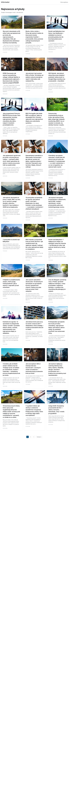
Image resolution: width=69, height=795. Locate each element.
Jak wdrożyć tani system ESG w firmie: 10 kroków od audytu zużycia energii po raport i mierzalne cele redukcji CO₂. (34, 77)
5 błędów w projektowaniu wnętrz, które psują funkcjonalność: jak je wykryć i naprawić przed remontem (11, 283)
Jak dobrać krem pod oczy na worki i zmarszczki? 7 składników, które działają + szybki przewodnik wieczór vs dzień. (34, 325)
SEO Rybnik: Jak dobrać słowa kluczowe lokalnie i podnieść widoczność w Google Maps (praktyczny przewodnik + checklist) (56, 77)
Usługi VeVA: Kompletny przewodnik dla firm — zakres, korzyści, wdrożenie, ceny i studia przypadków (56, 409)
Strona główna (64, 2)
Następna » (39, 436)
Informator (5, 2)
